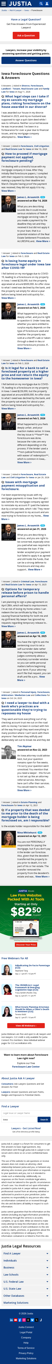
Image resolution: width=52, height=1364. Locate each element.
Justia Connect (26, 1327)
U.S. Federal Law (13, 1281)
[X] (36, 1320)
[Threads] (28, 1320)
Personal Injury (28, 692)
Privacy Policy (26, 1353)
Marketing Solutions (15, 1302)
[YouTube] (15, 1320)
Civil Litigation (41, 146)
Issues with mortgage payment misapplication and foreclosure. (23, 485)
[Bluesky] (32, 1320)
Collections (41, 695)
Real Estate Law (29, 88)
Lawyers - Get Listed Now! (26, 1128)
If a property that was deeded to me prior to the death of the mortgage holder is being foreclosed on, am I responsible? (25, 815)
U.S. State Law (12, 1288)
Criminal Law (27, 581)
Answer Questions (26, 60)
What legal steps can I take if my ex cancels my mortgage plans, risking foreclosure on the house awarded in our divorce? (25, 101)
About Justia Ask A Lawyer (18, 1078)
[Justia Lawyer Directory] (40, 1320)
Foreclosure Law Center (26, 1066)
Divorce (26, 85)
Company (26, 1337)
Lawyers (5, 1092)
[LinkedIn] (11, 1320)
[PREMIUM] (8, 202)
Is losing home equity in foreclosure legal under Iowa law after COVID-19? (26, 264)
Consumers (7, 1083)
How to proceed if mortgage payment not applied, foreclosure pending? (24, 157)
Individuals (10, 1260)
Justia (4, 10)
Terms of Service (26, 1348)
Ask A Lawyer (16, 10)
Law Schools (10, 1274)
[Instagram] (24, 1320)
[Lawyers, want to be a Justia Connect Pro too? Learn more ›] (42, 197)
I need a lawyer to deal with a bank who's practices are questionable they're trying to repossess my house (25, 708)
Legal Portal (26, 1332)
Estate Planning (29, 802)
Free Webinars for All (14, 958)
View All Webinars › (26, 1025)
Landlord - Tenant (10, 88)
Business (8, 1267)
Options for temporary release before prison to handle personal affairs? (25, 592)
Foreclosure (37, 85)
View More (23, 137)
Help (26, 1343)
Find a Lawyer (10, 1106)
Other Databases (13, 1295)
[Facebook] (20, 1320)
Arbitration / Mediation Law (15, 695)
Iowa (26, 10)
